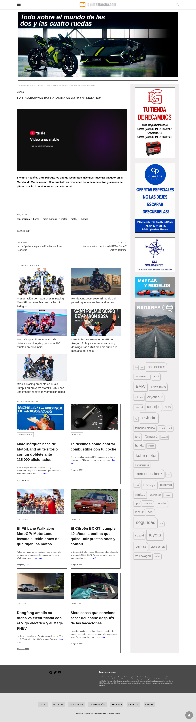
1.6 (136, 367)
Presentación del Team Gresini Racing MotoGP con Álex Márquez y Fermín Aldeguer (40, 302)
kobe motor (146, 455)
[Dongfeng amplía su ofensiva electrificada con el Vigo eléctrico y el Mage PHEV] (40, 586)
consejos (153, 407)
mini (168, 474)
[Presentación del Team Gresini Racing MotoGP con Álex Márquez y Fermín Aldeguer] (42, 281)
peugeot (148, 503)
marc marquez (50, 219)
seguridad (145, 522)
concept (139, 407)
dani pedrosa (23, 219)
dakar (168, 407)
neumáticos (155, 495)
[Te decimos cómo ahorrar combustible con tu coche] (94, 417)
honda (36, 219)
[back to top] (189, 715)
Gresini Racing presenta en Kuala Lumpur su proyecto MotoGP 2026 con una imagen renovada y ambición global (41, 388)
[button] (155, 123)
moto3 (74, 219)
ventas (141, 546)
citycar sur (154, 397)
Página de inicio (25, 85)
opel (137, 503)
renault (139, 512)
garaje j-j (164, 437)
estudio (149, 417)
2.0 (142, 367)
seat (150, 512)
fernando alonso (145, 428)
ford (137, 436)
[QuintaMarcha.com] (98, 4)
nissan (168, 495)
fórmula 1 (151, 436)
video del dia (158, 546)
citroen (139, 397)
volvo (157, 556)
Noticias (76, 435)
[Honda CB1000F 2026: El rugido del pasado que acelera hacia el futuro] (96, 281)
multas (140, 494)
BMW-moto (158, 386)
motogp (84, 219)
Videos (39, 85)
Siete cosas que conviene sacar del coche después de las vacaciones (93, 618)
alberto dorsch (142, 376)
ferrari (162, 428)
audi (156, 376)
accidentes (156, 367)
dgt (136, 418)
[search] (177, 4)
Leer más (44, 473)
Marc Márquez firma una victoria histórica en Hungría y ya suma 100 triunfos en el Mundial (39, 343)
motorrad (166, 484)
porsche (161, 503)
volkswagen (143, 556)
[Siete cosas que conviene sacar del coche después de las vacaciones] (94, 586)
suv (161, 523)
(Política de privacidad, (131, 677)
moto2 (64, 219)
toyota (155, 534)
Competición (25, 435)
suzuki (139, 535)
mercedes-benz (149, 474)
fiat (170, 428)
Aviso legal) (142, 677)
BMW (141, 386)
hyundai (150, 446)
